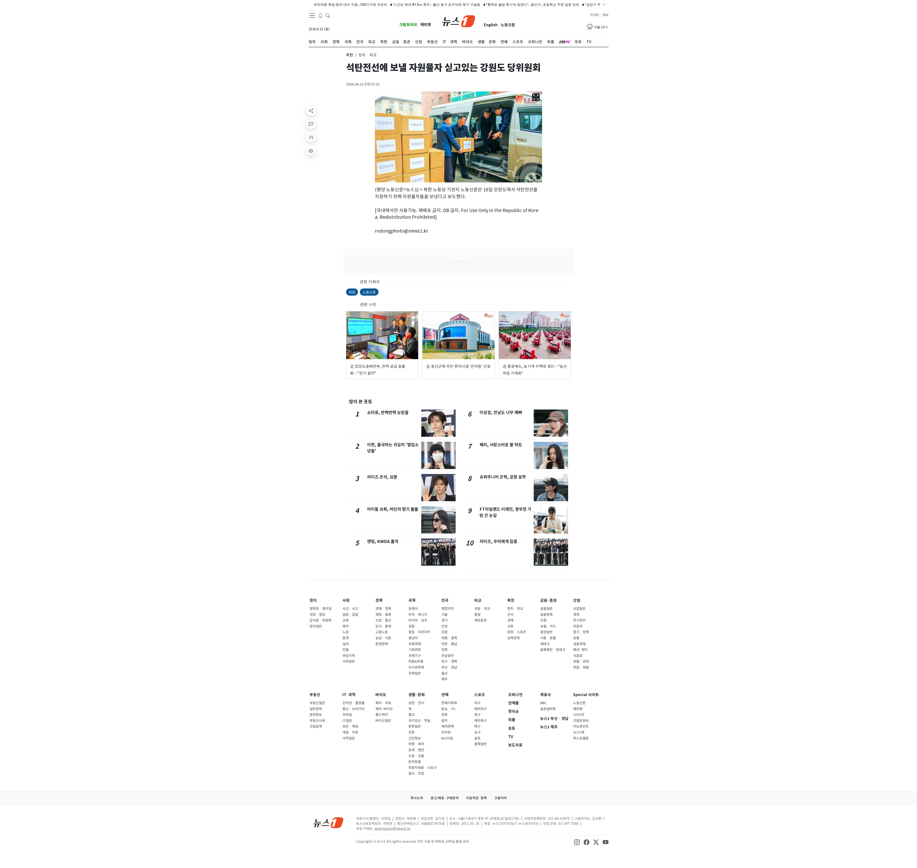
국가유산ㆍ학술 (419, 721)
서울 (444, 614)
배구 (477, 726)
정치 (313, 600)
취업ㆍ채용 (581, 667)
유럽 (411, 626)
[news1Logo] (328, 822)
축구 (477, 715)
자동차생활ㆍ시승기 (422, 768)
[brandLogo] (458, 20)
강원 (444, 632)
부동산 (314, 694)
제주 (444, 679)
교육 (345, 620)
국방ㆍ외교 (482, 609)
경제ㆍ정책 (383, 609)
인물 (345, 650)
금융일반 (546, 609)
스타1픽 (578, 715)
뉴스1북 (578, 732)
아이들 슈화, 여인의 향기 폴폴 (392, 509)
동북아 (413, 609)
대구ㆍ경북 (449, 661)
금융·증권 (548, 600)
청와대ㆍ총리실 (320, 609)
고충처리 (500, 798)
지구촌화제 (416, 667)
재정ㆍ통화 (383, 614)
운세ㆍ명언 (416, 750)
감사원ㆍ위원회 (320, 620)
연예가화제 (449, 703)
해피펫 (425, 24)
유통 (576, 638)
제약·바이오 (384, 709)
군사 (510, 614)
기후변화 (414, 650)
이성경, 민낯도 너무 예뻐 (501, 412)
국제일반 (414, 673)
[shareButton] (311, 110)
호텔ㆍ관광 (581, 661)
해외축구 (480, 721)
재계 (576, 614)
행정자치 (447, 609)
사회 (346, 600)
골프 (477, 738)
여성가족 (348, 656)
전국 (444, 600)
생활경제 (579, 644)
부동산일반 (317, 703)
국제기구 (414, 656)
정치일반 (315, 626)
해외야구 (480, 709)
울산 (444, 673)
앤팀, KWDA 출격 (382, 541)
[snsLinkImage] (577, 842)
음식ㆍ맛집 (416, 773)
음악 (444, 721)
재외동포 (480, 620)
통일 (477, 614)
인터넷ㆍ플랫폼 (353, 703)
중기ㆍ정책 (581, 632)
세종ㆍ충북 (449, 638)
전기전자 (579, 620)
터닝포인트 (581, 726)
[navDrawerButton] (312, 15)
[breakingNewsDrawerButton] (320, 15)
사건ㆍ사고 (350, 609)
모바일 (347, 715)
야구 (477, 703)
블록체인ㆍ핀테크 (552, 650)
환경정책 (381, 644)
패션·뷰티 (580, 650)
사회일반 (348, 661)
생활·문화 (416, 694)
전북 (444, 650)
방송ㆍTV (448, 709)
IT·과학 (349, 694)
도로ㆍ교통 (416, 756)
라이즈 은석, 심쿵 (382, 477)
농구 (477, 732)
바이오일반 (383, 721)
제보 (605, 15)
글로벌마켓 (548, 709)
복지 (345, 626)
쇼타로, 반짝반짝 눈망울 (388, 412)
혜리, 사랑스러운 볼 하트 (501, 444)
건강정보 (414, 738)
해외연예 (447, 726)
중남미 (413, 638)
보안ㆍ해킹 (350, 726)
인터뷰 (446, 732)
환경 (345, 638)
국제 (412, 600)
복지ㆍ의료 (383, 703)
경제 (379, 600)
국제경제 (414, 644)
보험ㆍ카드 (548, 626)
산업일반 (579, 609)
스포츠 (479, 694)
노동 (345, 632)
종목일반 (480, 744)
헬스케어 (381, 715)
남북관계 (513, 638)
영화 (444, 715)
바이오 (380, 694)
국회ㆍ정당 (317, 614)
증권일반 (546, 632)
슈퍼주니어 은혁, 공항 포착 (503, 477)
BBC (543, 703)
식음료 (577, 656)
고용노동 (381, 632)
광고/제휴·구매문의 (444, 798)
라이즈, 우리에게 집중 (498, 541)
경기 (444, 620)
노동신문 (508, 24)
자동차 (577, 626)
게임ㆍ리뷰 (350, 732)
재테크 (544, 644)
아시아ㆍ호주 (417, 620)
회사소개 (417, 798)
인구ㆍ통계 (383, 626)
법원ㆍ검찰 (350, 614)
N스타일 (447, 738)
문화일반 (414, 726)
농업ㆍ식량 (383, 638)
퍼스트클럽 (581, 738)
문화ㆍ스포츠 (516, 632)
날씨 (345, 644)
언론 (411, 732)
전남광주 (447, 656)
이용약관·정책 (476, 798)
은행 (543, 620)
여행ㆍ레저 (416, 744)
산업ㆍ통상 (383, 620)
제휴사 (545, 694)
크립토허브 (408, 24)
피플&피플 (415, 661)
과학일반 (348, 738)
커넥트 (594, 15)
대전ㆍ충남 (449, 644)
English (491, 24)
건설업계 (315, 726)
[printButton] (311, 150)
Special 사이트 (586, 694)
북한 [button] (349, 55)
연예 (444, 694)
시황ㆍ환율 (548, 638)
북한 (352, 292)
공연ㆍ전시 (416, 703)
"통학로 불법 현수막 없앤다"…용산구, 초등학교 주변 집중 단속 (503, 4)
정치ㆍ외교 (515, 609)
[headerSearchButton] (327, 15)
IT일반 (347, 721)
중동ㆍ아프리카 (419, 632)
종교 (411, 715)
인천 (444, 626)
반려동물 (414, 762)
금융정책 (546, 614)
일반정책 (315, 709)
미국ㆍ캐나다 (417, 614)
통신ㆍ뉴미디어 (353, 709)
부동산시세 (317, 721)
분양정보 (315, 715)
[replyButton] (311, 124)
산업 (576, 600)
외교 (477, 600)
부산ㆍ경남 (449, 667)
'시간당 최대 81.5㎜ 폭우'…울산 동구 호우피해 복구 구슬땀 (407, 4)
